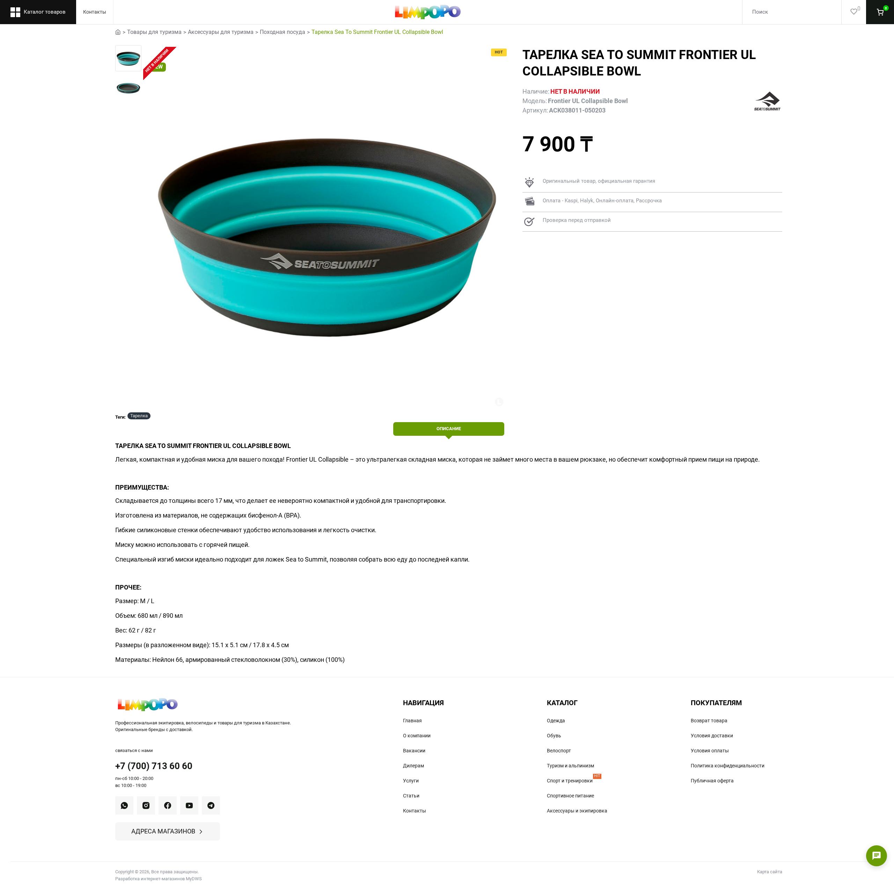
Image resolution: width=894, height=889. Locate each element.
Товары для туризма (154, 32)
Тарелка (139, 415)
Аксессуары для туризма (221, 32)
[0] (849, 12)
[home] (118, 31)
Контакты (94, 12)
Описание (449, 428)
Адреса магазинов (163, 831)
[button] (129, 54)
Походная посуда (282, 32)
